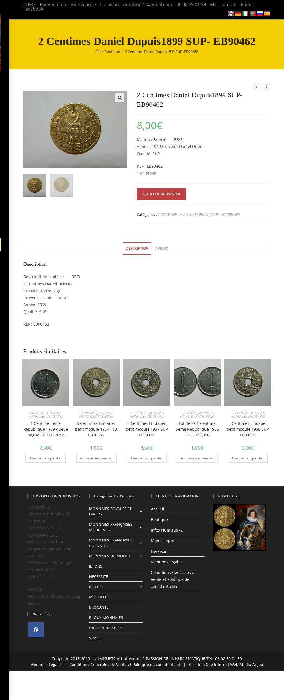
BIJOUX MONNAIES (106, 617)
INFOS (29, 4)
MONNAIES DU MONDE (110, 555)
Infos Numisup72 (167, 530)
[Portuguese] (252, 14)
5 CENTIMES (87, 413)
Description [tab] (137, 248)
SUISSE (95, 637)
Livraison (109, 4)
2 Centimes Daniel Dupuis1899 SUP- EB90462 (161, 51)
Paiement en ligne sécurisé (68, 4)
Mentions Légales (46, 664)
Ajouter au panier (162, 193)
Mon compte (223, 4)
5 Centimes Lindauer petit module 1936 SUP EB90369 (248, 429)
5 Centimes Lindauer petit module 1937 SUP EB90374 (147, 429)
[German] (238, 14)
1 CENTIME (37, 413)
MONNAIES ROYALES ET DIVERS (110, 511)
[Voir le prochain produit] (266, 87)
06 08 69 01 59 (191, 4)
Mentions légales (166, 561)
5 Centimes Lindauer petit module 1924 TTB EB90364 (96, 429)
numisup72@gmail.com (147, 4)
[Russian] (260, 14)
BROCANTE (99, 607)
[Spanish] (267, 14)
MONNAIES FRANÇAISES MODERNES (209, 214)
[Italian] (245, 14)
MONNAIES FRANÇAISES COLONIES (110, 543)
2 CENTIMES (168, 214)
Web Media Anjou (246, 664)
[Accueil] (97, 51)
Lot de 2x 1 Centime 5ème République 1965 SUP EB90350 (197, 429)
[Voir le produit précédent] (257, 87)
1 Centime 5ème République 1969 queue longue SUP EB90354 (45, 429)
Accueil (157, 509)
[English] (231, 14)
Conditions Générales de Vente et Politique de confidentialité (174, 579)
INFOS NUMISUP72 (106, 627)
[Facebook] (36, 629)
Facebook (33, 9)
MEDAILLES (99, 596)
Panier (247, 4)
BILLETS (96, 586)
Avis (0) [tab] (161, 248)
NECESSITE (98, 576)
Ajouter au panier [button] (45, 458)
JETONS (95, 566)
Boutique (159, 519)
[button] (119, 97)
